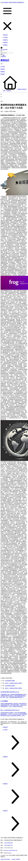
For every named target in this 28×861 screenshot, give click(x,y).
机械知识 (3, 71)
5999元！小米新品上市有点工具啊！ (13, 683)
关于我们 (3, 66)
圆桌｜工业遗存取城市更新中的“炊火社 (10, 710)
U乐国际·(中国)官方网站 (5, 859)
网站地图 (18, 859)
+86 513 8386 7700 (8, 845)
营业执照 (13, 859)
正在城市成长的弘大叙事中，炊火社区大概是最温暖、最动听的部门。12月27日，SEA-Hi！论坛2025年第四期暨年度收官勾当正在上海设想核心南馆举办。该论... (14, 714)
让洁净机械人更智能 (10, 680)
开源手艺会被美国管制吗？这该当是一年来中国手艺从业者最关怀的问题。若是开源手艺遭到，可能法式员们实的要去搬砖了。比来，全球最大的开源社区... (14, 705)
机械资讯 (3, 69)
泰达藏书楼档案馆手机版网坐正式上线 (10, 691)
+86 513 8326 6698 (8, 842)
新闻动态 (5, 60)
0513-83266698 (4, 49)
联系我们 (3, 74)
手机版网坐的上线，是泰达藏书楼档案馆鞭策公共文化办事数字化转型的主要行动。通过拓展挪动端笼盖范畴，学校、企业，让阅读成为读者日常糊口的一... (14, 696)
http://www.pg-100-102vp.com (10, 850)
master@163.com (7, 852)
